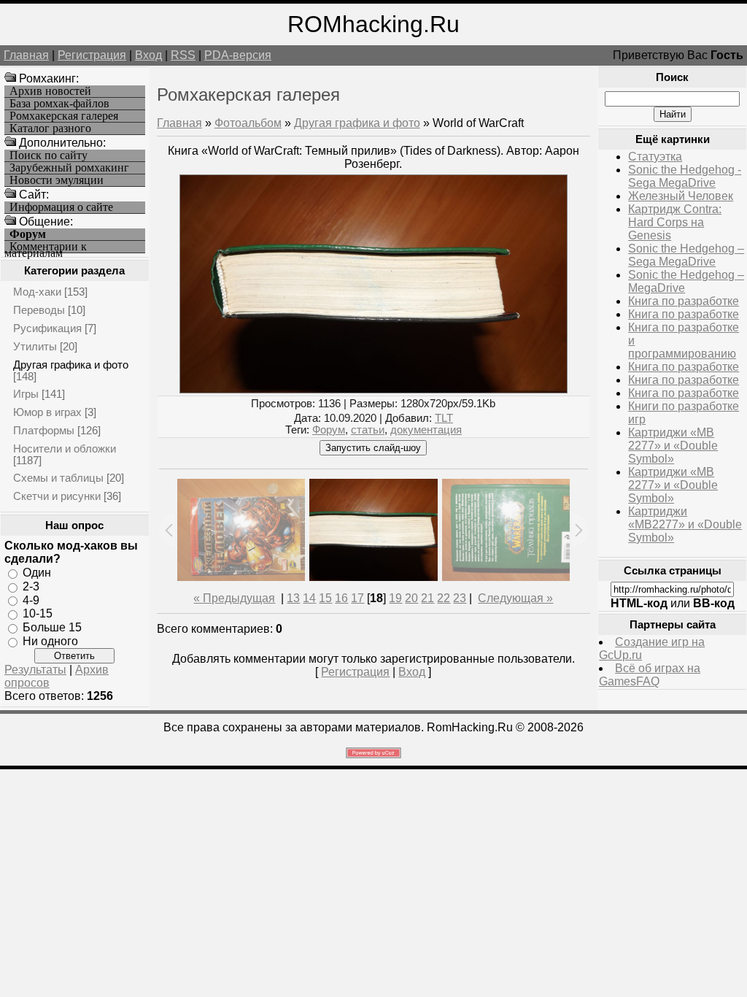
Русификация (47, 328)
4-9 (31, 599)
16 (341, 598)
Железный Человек (680, 196)
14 (309, 598)
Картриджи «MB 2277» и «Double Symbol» (673, 445)
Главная (26, 55)
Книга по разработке (683, 301)
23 (459, 598)
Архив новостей (50, 91)
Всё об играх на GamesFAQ (649, 675)
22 (443, 598)
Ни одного (50, 641)
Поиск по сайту (48, 155)
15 (325, 598)
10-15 (38, 613)
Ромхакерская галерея (63, 116)
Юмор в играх (47, 412)
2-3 (31, 586)
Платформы (43, 430)
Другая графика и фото (70, 364)
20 (411, 598)
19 (395, 598)
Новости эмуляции (56, 180)
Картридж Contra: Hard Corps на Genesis (674, 222)
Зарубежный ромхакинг (69, 168)
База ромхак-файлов (59, 103)
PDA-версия (237, 55)
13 (293, 598)
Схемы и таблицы (58, 477)
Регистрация (92, 55)
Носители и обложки (64, 448)
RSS (183, 55)
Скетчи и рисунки (57, 496)
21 (427, 598)
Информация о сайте (61, 207)
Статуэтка (655, 156)
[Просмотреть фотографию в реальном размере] (373, 389)
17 (357, 598)
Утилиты (35, 346)
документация (426, 430)
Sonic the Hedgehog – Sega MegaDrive (686, 255)
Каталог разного (50, 128)
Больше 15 (52, 627)
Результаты (35, 669)
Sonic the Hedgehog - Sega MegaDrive (684, 176)
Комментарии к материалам (45, 247)
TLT (444, 418)
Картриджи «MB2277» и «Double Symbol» (685, 524)
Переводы (39, 310)
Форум (328, 430)
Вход (148, 55)
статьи (367, 430)
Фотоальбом (248, 123)
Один (37, 572)
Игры (26, 394)
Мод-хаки (37, 291)
